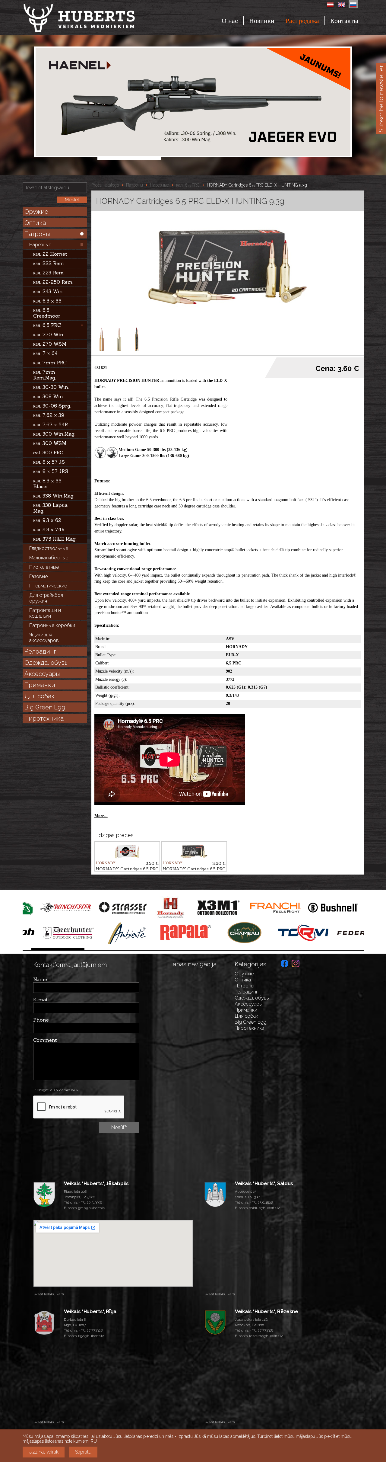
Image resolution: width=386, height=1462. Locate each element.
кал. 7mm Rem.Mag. (44, 375)
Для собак (39, 696)
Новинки (261, 20)
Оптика (35, 222)
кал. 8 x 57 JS (49, 462)
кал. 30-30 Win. (51, 387)
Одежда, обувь (46, 662)
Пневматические (48, 586)
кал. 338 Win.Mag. (53, 496)
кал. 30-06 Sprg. (52, 406)
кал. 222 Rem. (49, 263)
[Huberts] (96, 18)
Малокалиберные (48, 558)
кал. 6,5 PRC (47, 325)
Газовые (38, 576)
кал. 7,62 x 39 (48, 415)
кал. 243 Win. (48, 291)
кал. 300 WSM (49, 443)
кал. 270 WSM (49, 344)
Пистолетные (44, 567)
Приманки (39, 685)
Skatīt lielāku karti (48, 1294)
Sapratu (83, 1452)
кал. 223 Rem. (49, 273)
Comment (45, 1040)
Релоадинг (40, 651)
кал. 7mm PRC (50, 363)
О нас (230, 20)
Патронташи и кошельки (45, 613)
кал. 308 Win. (48, 396)
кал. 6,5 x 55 (47, 301)
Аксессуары (42, 673)
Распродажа (302, 20)
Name (40, 979)
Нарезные (40, 245)
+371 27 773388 (261, 1330)
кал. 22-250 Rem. (53, 282)
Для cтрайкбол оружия (46, 598)
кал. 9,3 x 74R (49, 529)
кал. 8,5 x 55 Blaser (47, 483)
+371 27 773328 (91, 1330)
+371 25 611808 (261, 1202)
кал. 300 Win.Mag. (54, 434)
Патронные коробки (52, 625)
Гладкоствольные (48, 548)
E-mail (41, 1000)
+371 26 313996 (90, 1202)
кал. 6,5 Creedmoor (46, 313)
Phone (41, 1020)
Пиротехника (44, 718)
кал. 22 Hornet (50, 254)
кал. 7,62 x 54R (50, 424)
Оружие (36, 211)
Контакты (344, 20)
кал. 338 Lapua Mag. (50, 508)
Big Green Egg (44, 707)
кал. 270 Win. (48, 334)
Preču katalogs (105, 185)
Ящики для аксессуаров (44, 637)
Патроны (37, 234)
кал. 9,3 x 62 (47, 520)
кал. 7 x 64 (45, 353)
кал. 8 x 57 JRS (50, 471)
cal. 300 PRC (48, 452)
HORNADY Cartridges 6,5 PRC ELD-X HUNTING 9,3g (257, 185)
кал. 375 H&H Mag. (55, 539)
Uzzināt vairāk (44, 1452)
